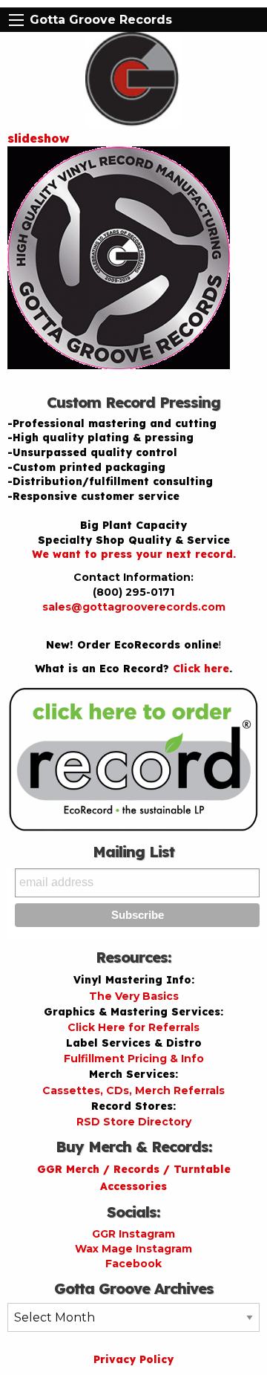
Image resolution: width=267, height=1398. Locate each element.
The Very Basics (134, 996)
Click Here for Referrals (133, 1027)
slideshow (38, 138)
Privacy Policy (133, 1359)
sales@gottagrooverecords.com (133, 607)
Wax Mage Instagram (133, 1248)
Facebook (133, 1263)
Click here (201, 668)
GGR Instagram (133, 1234)
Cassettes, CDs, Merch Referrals (133, 1090)
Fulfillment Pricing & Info (134, 1058)
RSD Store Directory (133, 1121)
